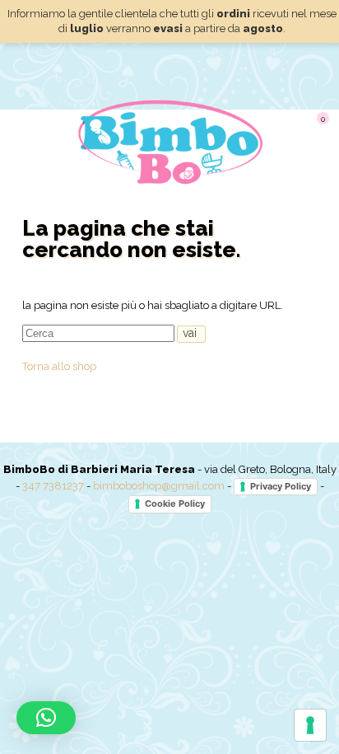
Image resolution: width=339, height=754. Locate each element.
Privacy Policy (280, 486)
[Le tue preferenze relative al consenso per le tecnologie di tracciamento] (310, 725)
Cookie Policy (175, 503)
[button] (46, 717)
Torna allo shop (59, 366)
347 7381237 (53, 486)
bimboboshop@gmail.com (159, 486)
